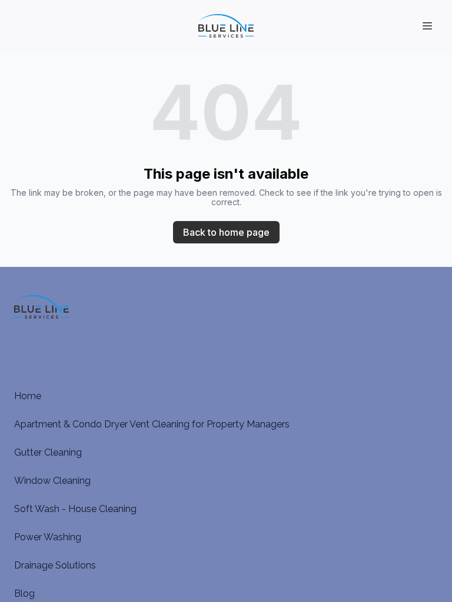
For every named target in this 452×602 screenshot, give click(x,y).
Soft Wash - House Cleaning (75, 508)
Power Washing (47, 537)
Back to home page (226, 232)
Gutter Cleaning (48, 452)
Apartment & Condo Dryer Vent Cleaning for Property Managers (152, 424)
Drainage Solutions (55, 565)
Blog (24, 593)
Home (27, 396)
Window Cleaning (52, 480)
